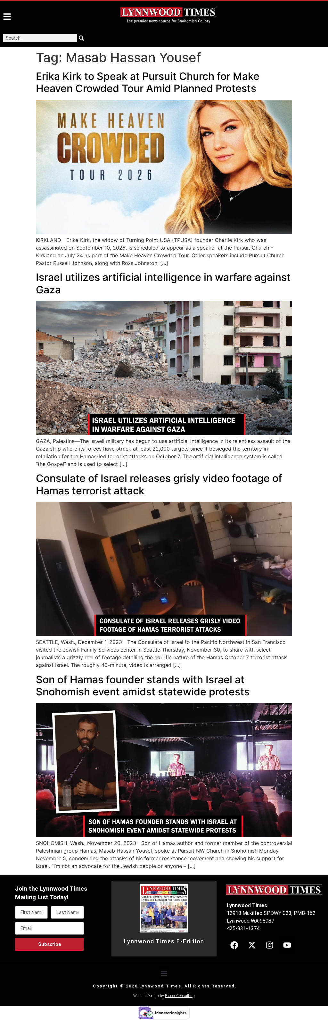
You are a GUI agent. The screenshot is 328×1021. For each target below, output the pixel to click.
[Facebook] (234, 945)
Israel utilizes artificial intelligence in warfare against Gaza (163, 283)
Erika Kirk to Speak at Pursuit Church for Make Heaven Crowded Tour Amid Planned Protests (147, 82)
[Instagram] (269, 945)
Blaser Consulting (180, 996)
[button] (164, 973)
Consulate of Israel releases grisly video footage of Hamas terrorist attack (159, 484)
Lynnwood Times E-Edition (164, 941)
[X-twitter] (252, 945)
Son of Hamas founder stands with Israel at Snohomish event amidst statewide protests (143, 685)
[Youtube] (287, 945)
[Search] (81, 38)
